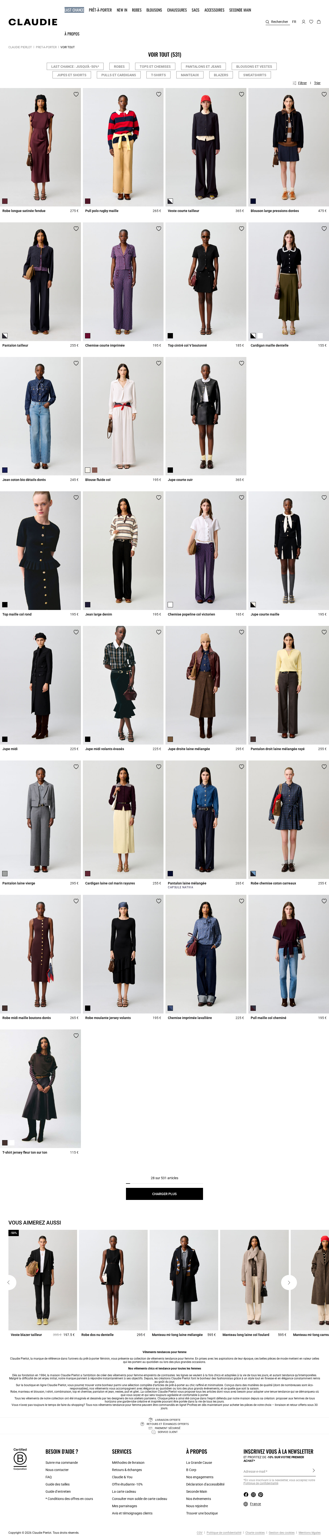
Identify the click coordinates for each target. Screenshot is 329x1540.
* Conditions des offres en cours (69, 1499)
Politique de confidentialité (223, 1532)
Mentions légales (309, 1532)
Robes (119, 66)
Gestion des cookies (281, 1532)
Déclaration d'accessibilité (205, 1484)
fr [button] (294, 22)
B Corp (191, 1470)
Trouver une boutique (202, 1513)
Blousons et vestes (254, 66)
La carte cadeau (124, 1491)
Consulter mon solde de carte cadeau (139, 1499)
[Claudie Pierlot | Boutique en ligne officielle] (32, 22)
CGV (200, 1532)
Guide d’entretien (58, 1491)
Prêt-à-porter (46, 47)
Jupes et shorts (71, 75)
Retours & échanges (127, 1470)
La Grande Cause (199, 1463)
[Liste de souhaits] (76, 94)
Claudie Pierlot (20, 47)
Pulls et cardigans (118, 75)
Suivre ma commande (62, 1463)
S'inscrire (314, 1471)
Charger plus (164, 1194)
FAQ (49, 1477)
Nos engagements (199, 1477)
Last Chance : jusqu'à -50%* (75, 66)
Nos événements (198, 1499)
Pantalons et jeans (203, 66)
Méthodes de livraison (128, 1463)
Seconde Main (196, 1491)
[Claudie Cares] (20, 1459)
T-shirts (158, 75)
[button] (75, 10)
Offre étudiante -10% (127, 1484)
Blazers (221, 75)
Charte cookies (255, 1532)
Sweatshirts (254, 75)
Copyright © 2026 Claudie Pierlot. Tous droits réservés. (43, 1532)
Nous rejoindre (197, 1506)
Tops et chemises (155, 66)
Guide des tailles (58, 1484)
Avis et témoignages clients (132, 1513)
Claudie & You (122, 1477)
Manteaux (190, 75)
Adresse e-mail (254, 1471)
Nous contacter (57, 1470)
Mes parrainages (124, 1506)
